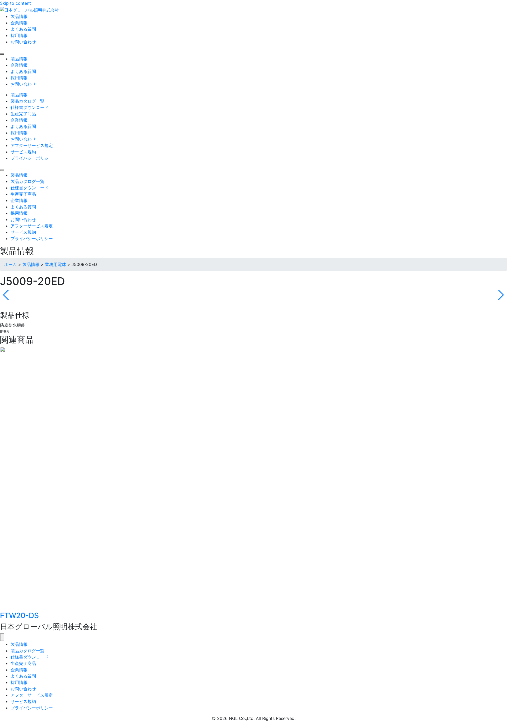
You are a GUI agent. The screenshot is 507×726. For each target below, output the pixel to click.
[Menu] (2, 54)
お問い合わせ (23, 688)
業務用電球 (55, 264)
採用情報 (19, 682)
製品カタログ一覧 (27, 650)
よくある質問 (23, 676)
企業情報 (19, 669)
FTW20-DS (19, 615)
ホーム (10, 264)
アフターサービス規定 (32, 695)
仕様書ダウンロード (30, 657)
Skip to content (15, 3)
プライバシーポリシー (32, 707)
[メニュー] (2, 637)
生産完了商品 (23, 663)
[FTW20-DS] (132, 478)
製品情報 (30, 264)
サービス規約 (23, 701)
